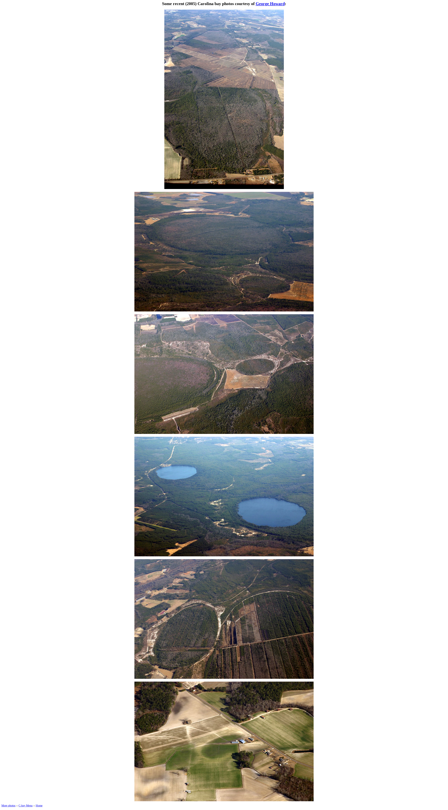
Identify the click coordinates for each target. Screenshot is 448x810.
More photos (8, 805)
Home (39, 805)
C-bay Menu (26, 805)
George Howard (270, 3)
